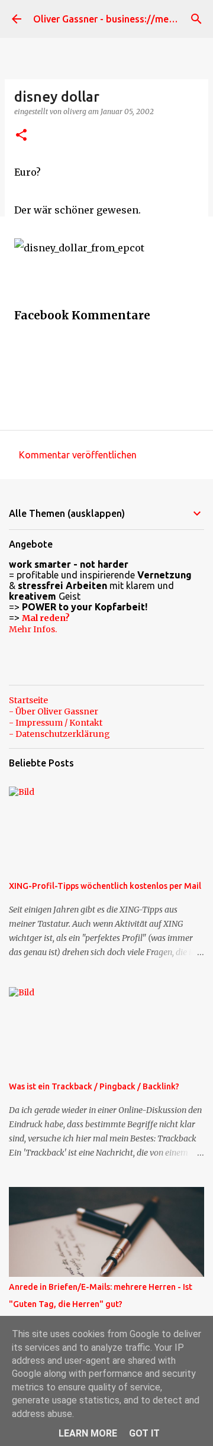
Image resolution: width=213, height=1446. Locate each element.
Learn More (88, 1433)
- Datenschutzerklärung (59, 734)
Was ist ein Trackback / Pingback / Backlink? (94, 1086)
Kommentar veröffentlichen (78, 454)
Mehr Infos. (33, 629)
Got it (144, 1433)
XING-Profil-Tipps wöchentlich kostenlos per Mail (105, 886)
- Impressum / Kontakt (55, 722)
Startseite (28, 700)
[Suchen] (196, 19)
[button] (21, 136)
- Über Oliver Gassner (53, 711)
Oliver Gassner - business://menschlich (118, 19)
